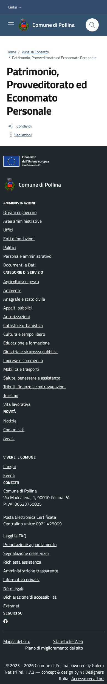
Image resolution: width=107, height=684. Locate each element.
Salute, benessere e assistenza (31, 378)
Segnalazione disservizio (26, 553)
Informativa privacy (21, 579)
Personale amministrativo (27, 256)
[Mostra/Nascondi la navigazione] (11, 24)
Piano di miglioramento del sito (54, 648)
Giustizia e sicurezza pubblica (30, 351)
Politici (9, 247)
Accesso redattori (87, 678)
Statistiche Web (68, 641)
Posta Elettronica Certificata (29, 517)
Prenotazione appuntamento (30, 544)
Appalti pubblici (17, 308)
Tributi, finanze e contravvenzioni (34, 386)
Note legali (13, 588)
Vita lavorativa (16, 404)
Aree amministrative (22, 221)
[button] (15, 7)
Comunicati (13, 429)
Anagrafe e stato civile (24, 299)
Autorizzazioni (16, 316)
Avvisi (9, 438)
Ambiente (12, 290)
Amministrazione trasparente (30, 570)
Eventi (9, 475)
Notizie (9, 421)
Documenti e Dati (19, 265)
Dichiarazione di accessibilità (30, 597)
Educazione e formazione (26, 343)
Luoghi (9, 466)
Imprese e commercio (23, 360)
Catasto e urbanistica (23, 325)
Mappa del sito (16, 641)
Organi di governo (19, 212)
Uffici (8, 230)
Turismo (10, 395)
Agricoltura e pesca (21, 281)
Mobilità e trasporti (21, 369)
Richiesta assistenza (22, 562)
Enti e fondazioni (19, 238)
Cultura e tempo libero (24, 334)
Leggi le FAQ (14, 535)
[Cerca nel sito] (92, 24)
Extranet (11, 605)
